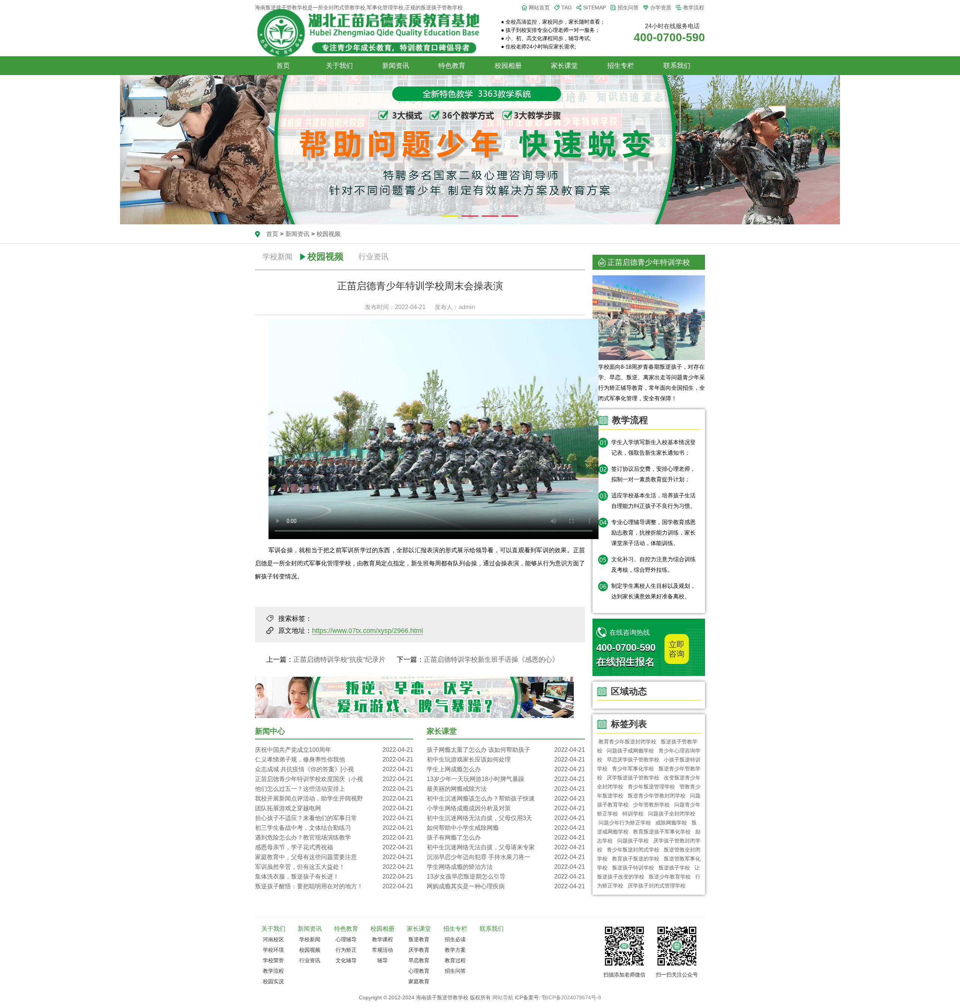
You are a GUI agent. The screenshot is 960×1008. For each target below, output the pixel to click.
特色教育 (451, 65)
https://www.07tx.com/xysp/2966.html (367, 630)
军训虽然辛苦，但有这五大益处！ (334, 867)
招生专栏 (620, 65)
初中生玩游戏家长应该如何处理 (506, 759)
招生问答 (628, 8)
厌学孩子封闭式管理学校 (656, 886)
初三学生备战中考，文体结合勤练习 (334, 828)
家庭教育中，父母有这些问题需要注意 (334, 857)
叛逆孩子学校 (674, 868)
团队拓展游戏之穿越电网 (334, 808)
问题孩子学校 (633, 841)
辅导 (382, 960)
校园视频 (328, 234)
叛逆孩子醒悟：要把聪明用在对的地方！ (334, 886)
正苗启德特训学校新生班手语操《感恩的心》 (491, 659)
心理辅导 (346, 939)
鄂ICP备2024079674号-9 (571, 997)
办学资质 (660, 8)
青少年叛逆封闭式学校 (633, 850)
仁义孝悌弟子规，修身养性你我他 (334, 759)
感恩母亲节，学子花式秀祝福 (334, 847)
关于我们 (339, 65)
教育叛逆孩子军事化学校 (662, 832)
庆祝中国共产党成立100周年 (334, 750)
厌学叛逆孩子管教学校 (633, 778)
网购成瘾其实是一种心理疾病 (506, 886)
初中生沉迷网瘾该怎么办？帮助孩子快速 (506, 798)
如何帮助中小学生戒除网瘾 (506, 828)
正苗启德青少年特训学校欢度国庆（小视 (334, 779)
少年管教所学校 (651, 805)
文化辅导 (346, 960)
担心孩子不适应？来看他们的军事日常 (334, 818)
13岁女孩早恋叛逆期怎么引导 (506, 876)
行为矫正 (346, 950)
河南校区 (273, 939)
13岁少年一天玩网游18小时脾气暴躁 (506, 779)
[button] (450, 216)
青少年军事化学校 (633, 769)
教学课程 (382, 939)
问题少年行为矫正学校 (624, 823)
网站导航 (502, 997)
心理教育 (418, 971)
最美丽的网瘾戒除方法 (506, 789)
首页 (283, 65)
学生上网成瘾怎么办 (506, 769)
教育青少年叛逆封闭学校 (627, 742)
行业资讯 (373, 256)
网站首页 (539, 8)
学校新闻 (277, 256)
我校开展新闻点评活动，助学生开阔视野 (334, 798)
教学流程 (693, 8)
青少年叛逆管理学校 (651, 787)
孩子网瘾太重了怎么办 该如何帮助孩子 (506, 750)
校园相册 (508, 65)
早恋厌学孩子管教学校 (633, 760)
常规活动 (382, 950)
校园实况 (273, 981)
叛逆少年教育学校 (669, 877)
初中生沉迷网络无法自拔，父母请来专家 (506, 847)
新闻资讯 (395, 65)
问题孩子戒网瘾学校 (630, 751)
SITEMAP (594, 8)
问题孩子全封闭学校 (671, 814)
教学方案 (455, 950)
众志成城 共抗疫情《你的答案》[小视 (334, 769)
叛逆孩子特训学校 (633, 868)
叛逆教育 (418, 939)
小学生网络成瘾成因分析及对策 (506, 808)
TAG (566, 8)
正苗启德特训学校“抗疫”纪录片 (339, 659)
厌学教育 (418, 950)
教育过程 (455, 960)
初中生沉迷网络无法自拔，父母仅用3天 (506, 818)
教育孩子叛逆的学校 (635, 859)
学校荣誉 (273, 960)
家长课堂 (564, 65)
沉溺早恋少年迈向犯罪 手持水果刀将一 (506, 857)
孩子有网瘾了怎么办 (506, 837)
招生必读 (455, 939)
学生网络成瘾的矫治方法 (506, 867)
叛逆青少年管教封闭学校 (656, 796)
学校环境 (273, 950)
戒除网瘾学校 (671, 823)
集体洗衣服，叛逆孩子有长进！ (334, 876)
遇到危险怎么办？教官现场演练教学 (334, 837)
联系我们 (676, 65)
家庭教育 (418, 981)
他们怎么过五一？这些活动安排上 (334, 789)
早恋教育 (418, 960)
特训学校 (633, 814)
